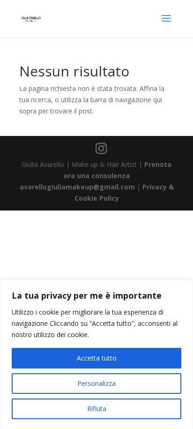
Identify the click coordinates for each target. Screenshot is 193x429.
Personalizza (96, 383)
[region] (96, 354)
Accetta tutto (97, 358)
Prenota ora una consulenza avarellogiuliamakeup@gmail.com (96, 175)
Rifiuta (96, 408)
